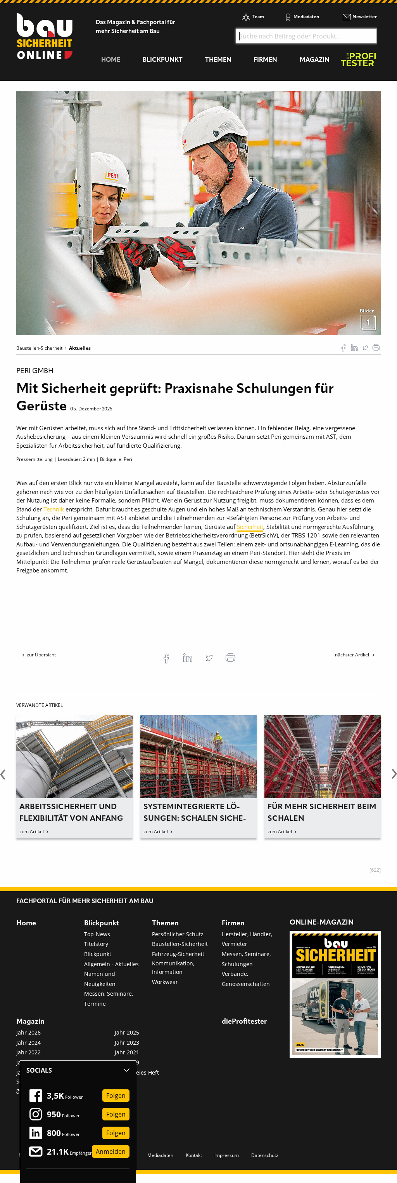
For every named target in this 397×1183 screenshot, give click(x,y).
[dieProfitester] (358, 61)
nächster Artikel (352, 654)
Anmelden (111, 1151)
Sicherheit (250, 526)
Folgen (116, 1095)
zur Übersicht (41, 654)
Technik (53, 509)
